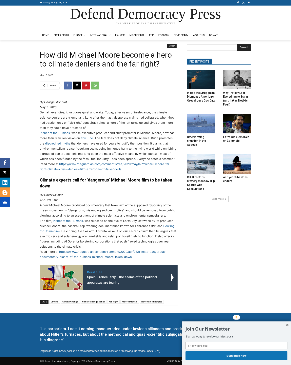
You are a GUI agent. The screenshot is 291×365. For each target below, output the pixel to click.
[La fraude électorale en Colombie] (237, 123)
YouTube (87, 138)
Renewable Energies (151, 301)
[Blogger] (5, 192)
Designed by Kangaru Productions (55, 27)
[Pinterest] (86, 85)
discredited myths (57, 143)
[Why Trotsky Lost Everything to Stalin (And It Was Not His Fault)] (237, 79)
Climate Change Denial (93, 301)
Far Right (113, 301)
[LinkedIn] (5, 182)
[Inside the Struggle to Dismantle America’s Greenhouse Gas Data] (201, 79)
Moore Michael (129, 301)
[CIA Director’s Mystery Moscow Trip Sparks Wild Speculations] (201, 163)
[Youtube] (249, 3)
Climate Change (70, 301)
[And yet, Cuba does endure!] (237, 163)
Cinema (54, 301)
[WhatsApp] (95, 85)
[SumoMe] (5, 202)
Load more (218, 199)
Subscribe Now (236, 355)
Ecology (171, 46)
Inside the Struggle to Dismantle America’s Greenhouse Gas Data (201, 96)
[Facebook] (238, 3)
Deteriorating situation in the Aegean (196, 140)
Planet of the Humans (55, 133)
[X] (243, 3)
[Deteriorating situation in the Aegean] (201, 123)
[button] (236, 329)
